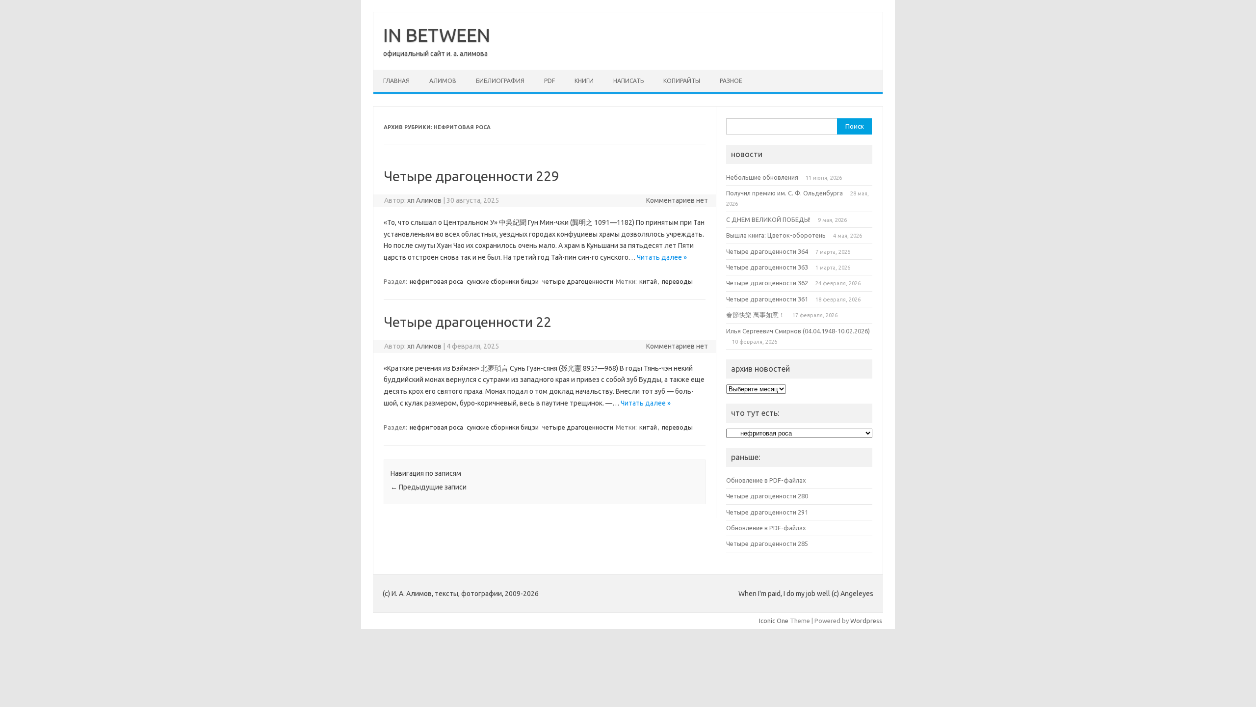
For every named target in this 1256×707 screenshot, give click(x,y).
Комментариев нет (677, 200)
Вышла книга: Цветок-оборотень (776, 235)
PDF (549, 81)
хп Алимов (424, 200)
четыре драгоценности (577, 281)
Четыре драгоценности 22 (467, 321)
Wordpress (866, 620)
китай (648, 281)
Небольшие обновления (762, 177)
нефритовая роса (436, 281)
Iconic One (773, 620)
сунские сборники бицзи (503, 281)
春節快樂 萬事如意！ (755, 314)
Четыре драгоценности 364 (767, 251)
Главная (396, 81)
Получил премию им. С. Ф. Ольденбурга (784, 193)
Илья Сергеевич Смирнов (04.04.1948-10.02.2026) (798, 330)
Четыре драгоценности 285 (767, 543)
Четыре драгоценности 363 (767, 267)
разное (731, 81)
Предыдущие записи (429, 487)
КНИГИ (584, 81)
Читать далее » (662, 257)
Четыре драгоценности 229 (471, 176)
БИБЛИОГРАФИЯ (500, 81)
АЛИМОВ (442, 81)
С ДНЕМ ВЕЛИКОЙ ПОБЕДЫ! (768, 219)
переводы (677, 281)
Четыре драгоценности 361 (767, 299)
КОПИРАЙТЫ (681, 81)
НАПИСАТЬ (628, 81)
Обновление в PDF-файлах (766, 480)
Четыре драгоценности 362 (767, 282)
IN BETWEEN (436, 35)
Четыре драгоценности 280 (767, 495)
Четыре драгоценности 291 (767, 512)
